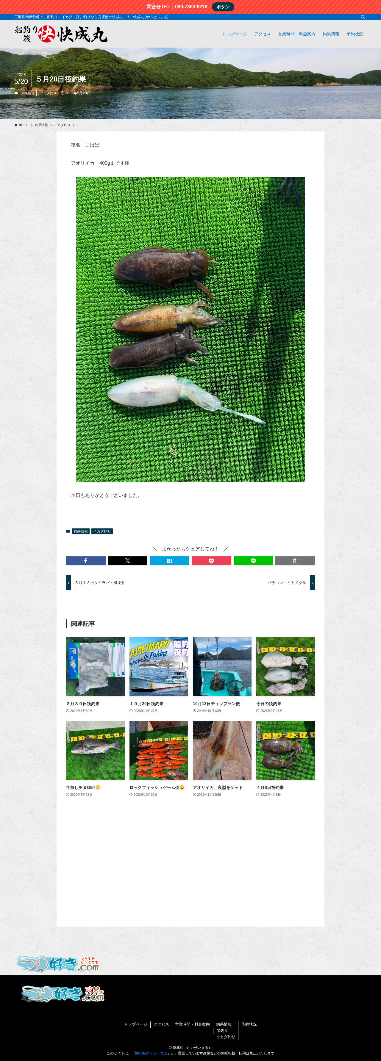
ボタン (223, 6)
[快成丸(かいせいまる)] (62, 34)
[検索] (363, 17)
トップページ (135, 1024)
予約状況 (249, 1024)
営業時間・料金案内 (192, 1024)
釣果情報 (28, 93)
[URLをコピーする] (295, 560)
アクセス (161, 1024)
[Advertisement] (190, 875)
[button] (86, 560)
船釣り (222, 1030)
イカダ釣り (48, 93)
